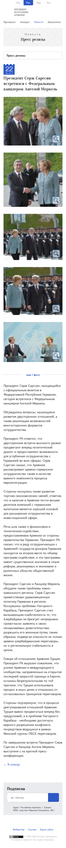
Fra (49, 2)
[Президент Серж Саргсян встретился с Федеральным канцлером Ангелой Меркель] (33, 121)
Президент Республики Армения (21, 12)
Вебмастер (18, 829)
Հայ (18, 2)
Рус (28, 2)
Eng (39, 2)
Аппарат (25, 22)
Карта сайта (46, 829)
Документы (54, 22)
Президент (10, 22)
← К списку (12, 764)
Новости (38, 22)
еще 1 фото (33, 374)
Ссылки (32, 829)
